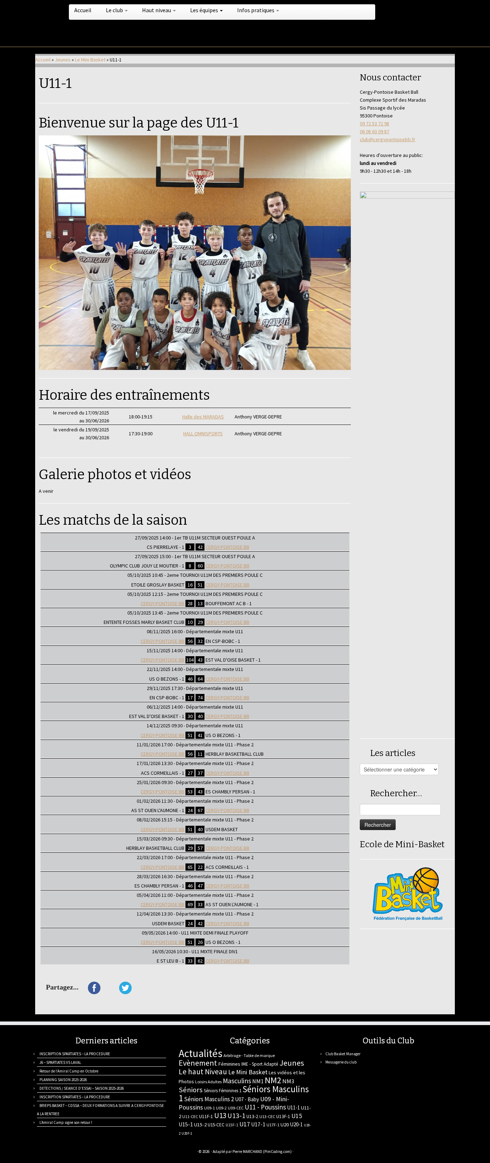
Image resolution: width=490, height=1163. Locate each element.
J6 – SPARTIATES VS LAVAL (60, 1062)
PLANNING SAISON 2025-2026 (63, 1079)
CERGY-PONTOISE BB (227, 547)
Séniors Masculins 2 (209, 1099)
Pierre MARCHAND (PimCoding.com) (262, 1151)
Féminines (229, 1064)
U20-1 (296, 1124)
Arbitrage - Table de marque (249, 1055)
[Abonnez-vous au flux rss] (39, 1152)
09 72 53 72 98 (374, 123)
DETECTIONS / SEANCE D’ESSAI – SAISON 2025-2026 (81, 1088)
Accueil (82, 10)
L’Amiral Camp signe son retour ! (65, 1122)
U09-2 (221, 1108)
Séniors (191, 1089)
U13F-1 (283, 1116)
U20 (285, 1124)
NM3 (288, 1081)
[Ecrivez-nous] (48, 1152)
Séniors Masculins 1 (244, 1094)
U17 (244, 1124)
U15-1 (186, 1124)
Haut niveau (157, 10)
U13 (220, 1115)
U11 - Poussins (265, 1107)
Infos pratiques (256, 10)
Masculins (237, 1080)
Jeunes (63, 59)
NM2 (273, 1080)
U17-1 (258, 1124)
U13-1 (236, 1115)
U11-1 (293, 1107)
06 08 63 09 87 (374, 131)
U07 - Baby (247, 1099)
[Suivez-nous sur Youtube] (84, 1152)
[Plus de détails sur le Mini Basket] (407, 893)
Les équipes (204, 10)
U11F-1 (206, 1116)
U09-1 (209, 1108)
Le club (115, 10)
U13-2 (252, 1116)
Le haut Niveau (203, 1071)
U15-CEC (216, 1125)
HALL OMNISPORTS (203, 433)
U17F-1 (273, 1124)
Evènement (198, 1063)
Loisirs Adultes (208, 1081)
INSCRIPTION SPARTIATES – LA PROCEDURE (74, 1053)
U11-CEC (190, 1116)
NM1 (258, 1081)
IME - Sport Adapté (259, 1064)
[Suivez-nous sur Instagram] (75, 1152)
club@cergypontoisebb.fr (387, 139)
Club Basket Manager (343, 1053)
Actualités (200, 1053)
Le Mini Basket (90, 59)
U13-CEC (267, 1116)
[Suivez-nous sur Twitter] (57, 1152)
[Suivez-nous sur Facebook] (66, 1152)
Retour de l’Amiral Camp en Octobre (68, 1071)
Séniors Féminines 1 (222, 1091)
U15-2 (200, 1124)
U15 (296, 1116)
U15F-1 (232, 1124)
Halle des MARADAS (203, 416)
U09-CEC (236, 1108)
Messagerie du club (341, 1062)
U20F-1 (187, 1133)
